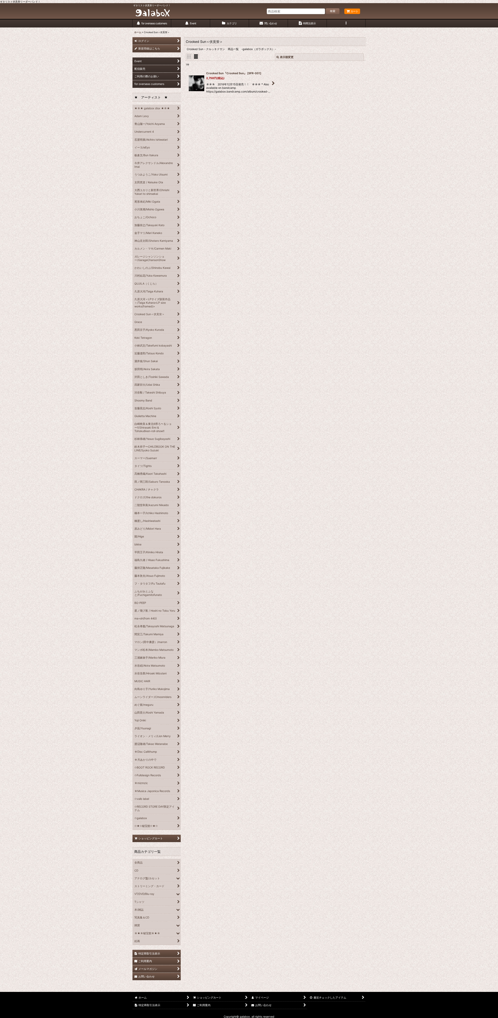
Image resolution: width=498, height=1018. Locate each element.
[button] (346, 23)
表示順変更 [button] (287, 57)
